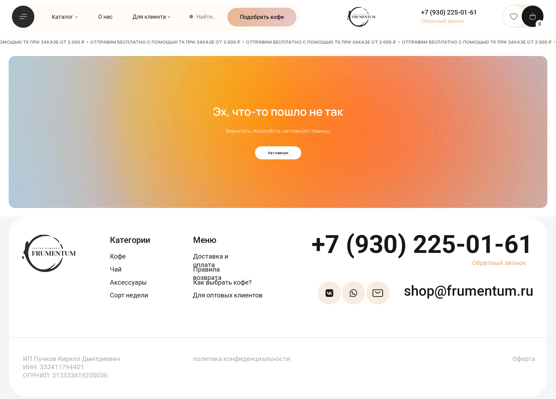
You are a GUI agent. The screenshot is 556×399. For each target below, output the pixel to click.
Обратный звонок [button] (499, 263)
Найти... (206, 16)
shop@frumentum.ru (468, 291)
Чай (116, 269)
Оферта (523, 359)
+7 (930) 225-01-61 (422, 244)
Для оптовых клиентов (228, 295)
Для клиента (149, 16)
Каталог (62, 16)
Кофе (118, 256)
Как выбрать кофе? (222, 282)
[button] (443, 21)
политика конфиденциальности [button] (241, 359)
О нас (105, 16)
